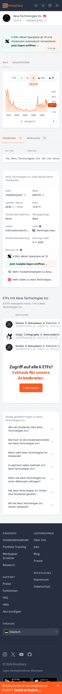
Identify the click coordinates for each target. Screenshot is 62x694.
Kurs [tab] (5, 62)
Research (9, 565)
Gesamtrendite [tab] (20, 62)
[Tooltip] (40, 226)
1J (21, 77)
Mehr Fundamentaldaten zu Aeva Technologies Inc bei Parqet (33, 271)
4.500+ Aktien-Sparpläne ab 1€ (30, 256)
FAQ (5, 598)
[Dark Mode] (43, 5)
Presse (38, 561)
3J (27, 77)
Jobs (36, 547)
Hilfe (6, 604)
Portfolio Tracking (14, 547)
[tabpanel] (31, 100)
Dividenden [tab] (12, 138)
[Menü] (57, 5)
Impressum (41, 579)
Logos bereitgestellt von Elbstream (23, 670)
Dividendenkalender (16, 540)
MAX (43, 77)
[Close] (57, 685)
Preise (7, 584)
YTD (14, 77)
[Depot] (50, 5)
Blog (37, 554)
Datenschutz (42, 586)
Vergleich (29, 121)
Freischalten (31, 388)
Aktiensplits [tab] (36, 138)
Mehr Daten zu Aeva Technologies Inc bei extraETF (33, 279)
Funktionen (10, 591)
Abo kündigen (12, 611)
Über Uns (40, 540)
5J (33, 78)
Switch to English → (27, 690)
